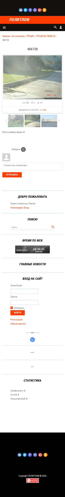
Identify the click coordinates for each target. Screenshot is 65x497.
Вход (26, 207)
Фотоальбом (18, 36)
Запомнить (19, 308)
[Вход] (23, 149)
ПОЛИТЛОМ (19, 20)
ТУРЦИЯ (30, 36)
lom (44, 110)
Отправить (12, 174)
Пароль (14, 296)
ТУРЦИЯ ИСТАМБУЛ (45, 36)
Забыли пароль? (18, 323)
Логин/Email (16, 285)
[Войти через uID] (32, 339)
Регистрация (16, 207)
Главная (6, 36)
